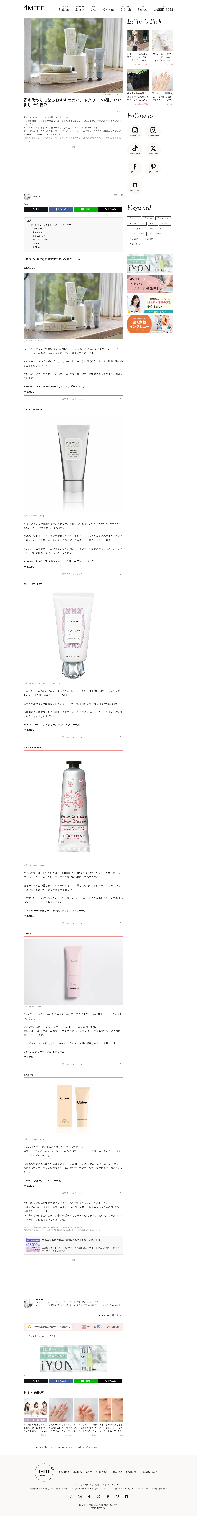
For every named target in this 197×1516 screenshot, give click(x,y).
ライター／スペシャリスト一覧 (104, 1489)
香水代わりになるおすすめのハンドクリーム (52, 224)
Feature (131, 1472)
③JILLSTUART (40, 236)
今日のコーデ (152, 239)
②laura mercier (40, 232)
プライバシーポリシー (64, 1489)
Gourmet (101, 1472)
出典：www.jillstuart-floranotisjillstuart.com (42, 683)
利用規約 (33, 1489)
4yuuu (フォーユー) (136, 1489)
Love (89, 1472)
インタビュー (137, 244)
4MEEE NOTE (150, 1472)
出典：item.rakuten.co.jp (34, 516)
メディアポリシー (46, 1489)
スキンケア (136, 229)
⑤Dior (36, 243)
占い (153, 223)
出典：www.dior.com (32, 1006)
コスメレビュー (138, 234)
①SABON (37, 228)
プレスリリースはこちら (83, 1485)
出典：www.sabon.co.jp (113, 95)
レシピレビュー (138, 223)
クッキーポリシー (82, 1489)
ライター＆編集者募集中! (156, 1489)
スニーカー (156, 234)
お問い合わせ (100, 1485)
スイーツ (135, 218)
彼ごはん (135, 239)
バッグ (166, 223)
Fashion (64, 1472)
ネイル (149, 218)
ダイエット (164, 218)
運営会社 (122, 1489)
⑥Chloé (37, 247)
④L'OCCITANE (40, 239)
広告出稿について (115, 1485)
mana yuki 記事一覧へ (110, 1315)
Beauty (77, 1472)
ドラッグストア (154, 229)
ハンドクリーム (37, 1336)
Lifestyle (116, 1472)
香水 (53, 1336)
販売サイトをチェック (72, 399)
